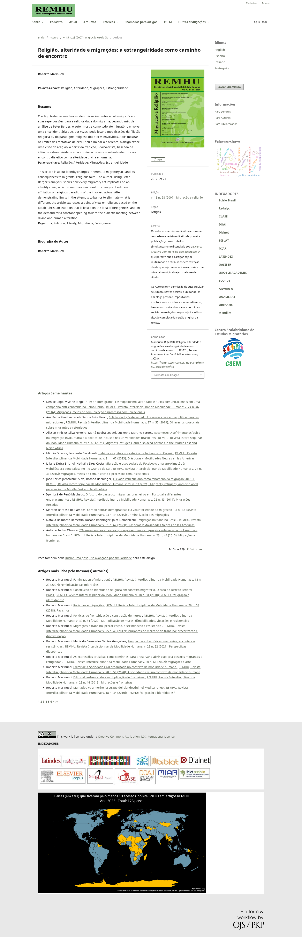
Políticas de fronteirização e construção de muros (107, 615)
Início (41, 37)
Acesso (266, 3)
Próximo (192, 549)
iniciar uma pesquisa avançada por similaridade (98, 558)
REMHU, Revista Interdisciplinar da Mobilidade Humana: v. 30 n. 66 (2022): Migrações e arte (127, 662)
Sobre (36, 22)
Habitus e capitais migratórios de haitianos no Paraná (135, 453)
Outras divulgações (192, 22)
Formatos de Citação (166, 375)
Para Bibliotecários (226, 124)
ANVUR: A (224, 289)
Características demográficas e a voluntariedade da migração (130, 510)
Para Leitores (223, 111)
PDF (159, 159)
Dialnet (222, 232)
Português (222, 68)
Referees (109, 22)
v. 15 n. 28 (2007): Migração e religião (85, 37)
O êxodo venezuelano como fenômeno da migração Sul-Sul (154, 479)
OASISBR (225, 264)
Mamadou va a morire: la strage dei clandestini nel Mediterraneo (118, 687)
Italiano (220, 62)
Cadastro (56, 22)
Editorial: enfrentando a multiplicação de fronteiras (109, 677)
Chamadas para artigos (140, 22)
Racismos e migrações (89, 605)
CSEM (168, 22)
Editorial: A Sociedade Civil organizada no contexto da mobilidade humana (125, 667)
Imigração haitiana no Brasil (157, 520)
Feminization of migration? (92, 579)
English (220, 50)
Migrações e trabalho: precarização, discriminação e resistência (117, 626)
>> (57, 701)
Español (220, 56)
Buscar (262, 22)
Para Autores (223, 118)
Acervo (54, 37)
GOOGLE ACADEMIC (233, 272)
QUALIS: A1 (225, 297)
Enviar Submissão (229, 87)
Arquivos (89, 22)
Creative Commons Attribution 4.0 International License (136, 736)
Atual (73, 22)
